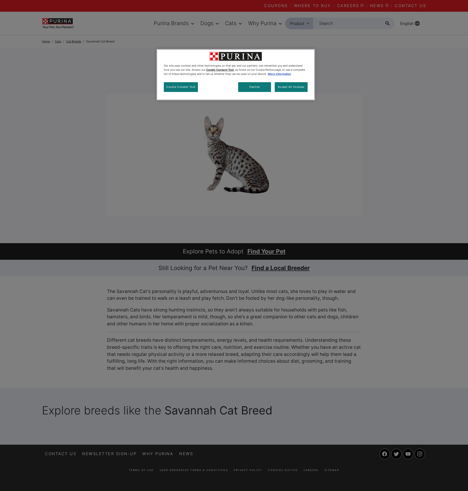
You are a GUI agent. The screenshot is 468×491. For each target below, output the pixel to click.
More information (279, 74)
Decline (254, 87)
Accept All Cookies (291, 87)
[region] (235, 74)
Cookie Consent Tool (180, 87)
